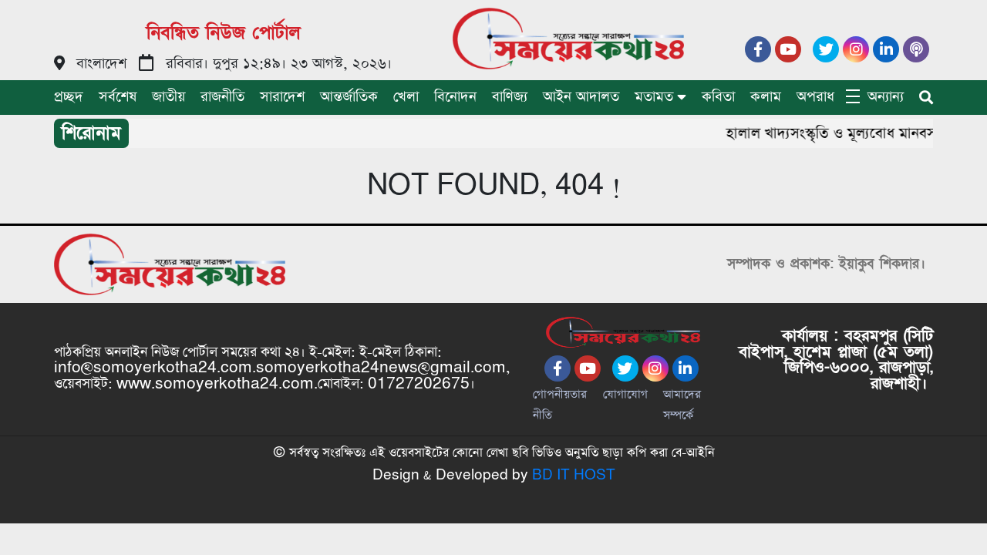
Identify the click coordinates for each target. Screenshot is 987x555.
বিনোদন (455, 96)
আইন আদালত (581, 96)
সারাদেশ (282, 96)
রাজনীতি (222, 96)
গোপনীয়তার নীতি (560, 404)
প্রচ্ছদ (68, 96)
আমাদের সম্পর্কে (682, 404)
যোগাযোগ (625, 394)
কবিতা (718, 96)
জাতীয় (168, 96)
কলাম (765, 96)
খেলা (406, 96)
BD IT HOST (573, 475)
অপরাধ (815, 96)
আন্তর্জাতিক (349, 96)
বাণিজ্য (509, 96)
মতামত (654, 96)
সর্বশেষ (117, 96)
